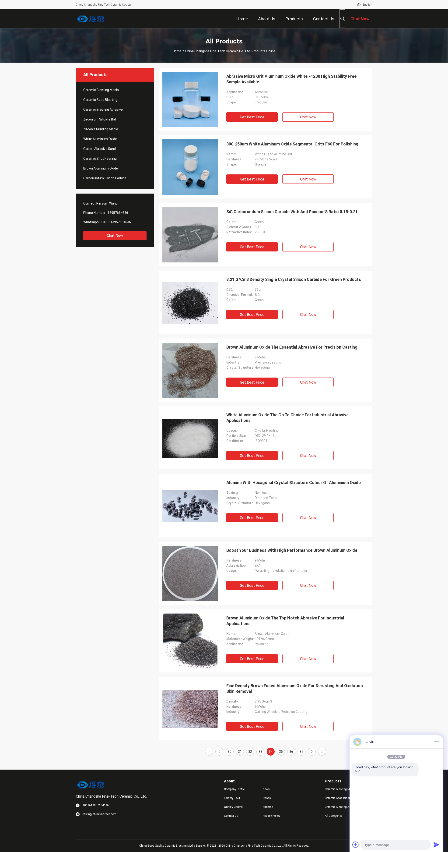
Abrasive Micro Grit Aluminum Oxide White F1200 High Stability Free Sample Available (291, 79)
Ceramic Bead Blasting (100, 100)
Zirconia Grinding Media (100, 129)
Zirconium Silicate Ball (99, 119)
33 (260, 751)
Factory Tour (232, 798)
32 (250, 751)
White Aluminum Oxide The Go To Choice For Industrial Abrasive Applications (287, 417)
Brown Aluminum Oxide (100, 168)
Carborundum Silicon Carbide (104, 178)
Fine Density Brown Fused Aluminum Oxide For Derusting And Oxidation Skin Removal (294, 688)
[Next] (312, 752)
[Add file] (355, 844)
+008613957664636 (116, 222)
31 (240, 751)
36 (291, 751)
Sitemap (268, 807)
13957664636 (118, 213)
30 (229, 751)
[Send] (436, 844)
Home (177, 51)
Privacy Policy (271, 815)
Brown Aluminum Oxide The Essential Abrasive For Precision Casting (291, 347)
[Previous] (219, 752)
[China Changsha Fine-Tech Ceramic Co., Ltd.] (91, 19)
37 (301, 751)
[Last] (322, 752)
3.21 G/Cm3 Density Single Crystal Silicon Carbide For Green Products (293, 279)
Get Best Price (252, 117)
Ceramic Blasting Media (101, 90)
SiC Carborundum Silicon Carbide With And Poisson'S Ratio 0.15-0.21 (292, 211)
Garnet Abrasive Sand (99, 149)
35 (281, 751)
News (266, 789)
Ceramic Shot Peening (100, 158)
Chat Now (115, 235)
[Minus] (436, 742)
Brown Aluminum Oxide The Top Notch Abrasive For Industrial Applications (285, 620)
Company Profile (234, 789)
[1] (209, 752)
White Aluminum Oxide (100, 139)
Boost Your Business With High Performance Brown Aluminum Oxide (291, 550)
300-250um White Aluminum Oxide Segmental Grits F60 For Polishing (292, 143)
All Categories (334, 815)
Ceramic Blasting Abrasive (103, 109)
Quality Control (233, 807)
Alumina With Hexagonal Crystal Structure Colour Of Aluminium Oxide (293, 482)
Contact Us (231, 815)
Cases (267, 798)
